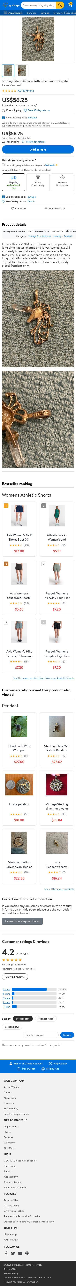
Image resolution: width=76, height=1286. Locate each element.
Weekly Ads (52, 1069)
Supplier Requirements (16, 1114)
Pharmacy (9, 1166)
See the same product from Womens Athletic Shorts (43, 678)
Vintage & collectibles (39, 236)
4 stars (6, 993)
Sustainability (11, 1108)
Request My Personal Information (22, 1216)
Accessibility (11, 1176)
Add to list (20, 208)
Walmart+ (9, 1142)
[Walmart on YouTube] (20, 1253)
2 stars (6, 1002)
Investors (9, 1103)
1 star (7, 1006)
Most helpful (12, 1026)
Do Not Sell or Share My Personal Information (29, 1221)
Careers (8, 1092)
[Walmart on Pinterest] (27, 1253)
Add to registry (56, 208)
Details (31, 201)
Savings (45, 13)
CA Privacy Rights (14, 1210)
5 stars (6, 989)
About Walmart (12, 1087)
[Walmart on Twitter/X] (13, 1253)
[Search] (60, 5)
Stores (7, 1132)
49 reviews (28, 90)
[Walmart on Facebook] (6, 1253)
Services (31, 13)
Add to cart (38, 149)
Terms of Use (11, 1200)
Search (67, 1035)
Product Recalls (12, 1182)
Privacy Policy (11, 1205)
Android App (11, 1239)
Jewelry (57, 236)
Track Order (28, 1069)
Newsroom (10, 1098)
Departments (15, 13)
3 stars (6, 998)
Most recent (22, 1018)
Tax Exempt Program (15, 1187)
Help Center (60, 1063)
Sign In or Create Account (28, 1063)
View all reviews (15, 977)
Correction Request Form (22, 921)
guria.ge (32, 117)
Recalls (7, 1171)
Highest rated (45, 1018)
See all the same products (59, 889)
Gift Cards (9, 1148)
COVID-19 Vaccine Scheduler (20, 1160)
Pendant (68, 236)
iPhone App (10, 1234)
